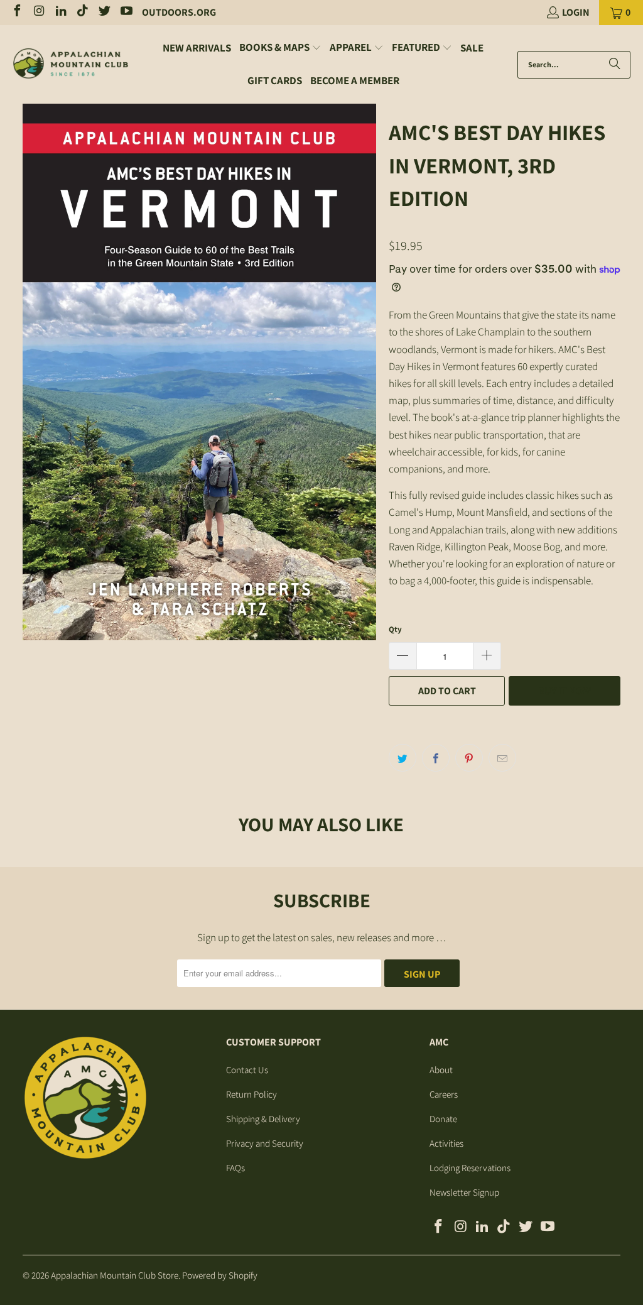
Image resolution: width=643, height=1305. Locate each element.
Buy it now (564, 690)
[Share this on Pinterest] (469, 758)
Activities (446, 1143)
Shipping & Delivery (263, 1119)
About (441, 1070)
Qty (395, 629)
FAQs (235, 1168)
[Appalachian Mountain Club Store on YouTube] (125, 12)
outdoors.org (179, 12)
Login (576, 12)
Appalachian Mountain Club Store (114, 1275)
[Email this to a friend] (502, 758)
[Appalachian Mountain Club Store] (71, 65)
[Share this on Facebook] (436, 758)
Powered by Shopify (219, 1275)
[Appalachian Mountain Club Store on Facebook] (16, 12)
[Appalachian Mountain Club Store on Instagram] (38, 12)
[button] (280, 48)
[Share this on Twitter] (402, 758)
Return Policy (251, 1094)
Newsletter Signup (464, 1192)
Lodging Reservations (470, 1168)
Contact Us (247, 1070)
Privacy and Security (264, 1143)
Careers (444, 1094)
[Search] (614, 65)
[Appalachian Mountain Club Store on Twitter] (104, 12)
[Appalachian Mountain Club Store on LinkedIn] (60, 12)
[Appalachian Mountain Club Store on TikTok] (82, 12)
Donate (443, 1119)
